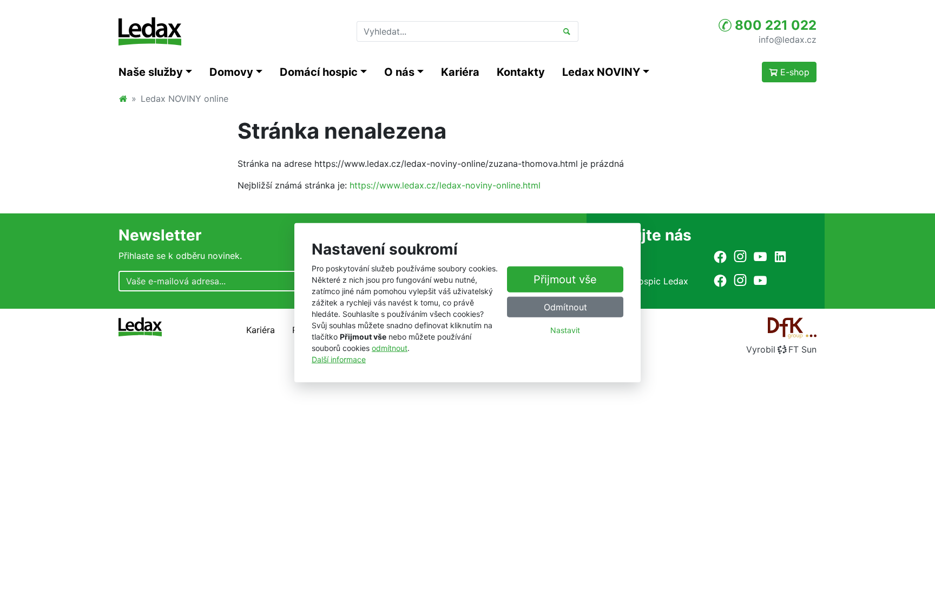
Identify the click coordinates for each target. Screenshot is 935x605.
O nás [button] (399, 72)
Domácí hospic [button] (319, 72)
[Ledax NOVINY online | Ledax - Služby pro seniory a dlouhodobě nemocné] (149, 31)
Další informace (339, 359)
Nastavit (565, 330)
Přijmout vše (565, 279)
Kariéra (460, 72)
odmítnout (389, 348)
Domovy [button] (231, 72)
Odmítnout (565, 307)
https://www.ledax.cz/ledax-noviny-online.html (445, 185)
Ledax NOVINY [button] (601, 72)
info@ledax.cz (788, 39)
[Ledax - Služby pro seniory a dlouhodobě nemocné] (122, 98)
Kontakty (521, 72)
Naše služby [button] (150, 72)
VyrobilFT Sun (781, 349)
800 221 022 (774, 25)
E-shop (793, 72)
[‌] (720, 256)
